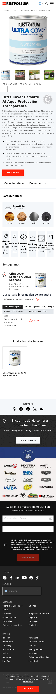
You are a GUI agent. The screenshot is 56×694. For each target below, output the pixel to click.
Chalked (32, 646)
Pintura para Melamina (39, 657)
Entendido (28, 689)
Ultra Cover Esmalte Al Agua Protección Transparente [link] (36, 11)
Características (14, 183)
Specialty (6, 646)
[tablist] (28, 307)
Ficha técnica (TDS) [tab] (12, 307)
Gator (5, 653)
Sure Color (7, 657)
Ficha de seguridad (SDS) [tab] (35, 307)
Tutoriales (7, 621)
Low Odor (6, 661)
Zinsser (6, 638)
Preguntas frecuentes (39, 614)
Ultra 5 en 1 (34, 653)
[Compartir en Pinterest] (28, 409)
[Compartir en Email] (42, 409)
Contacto (6, 614)
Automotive (8, 649)
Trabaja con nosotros (12, 625)
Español (35, 320)
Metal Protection (36, 642)
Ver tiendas (13, 173)
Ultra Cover (7, 642)
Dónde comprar (28, 441)
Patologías (33, 621)
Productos (5, 11)
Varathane (33, 638)
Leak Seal (33, 661)
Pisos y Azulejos (36, 649)
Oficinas (32, 606)
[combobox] (28, 529)
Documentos (37, 183)
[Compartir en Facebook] (21, 409)
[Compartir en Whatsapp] (14, 409)
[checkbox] (5, 545)
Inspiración (34, 617)
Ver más (45, 550)
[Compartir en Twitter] (35, 409)
